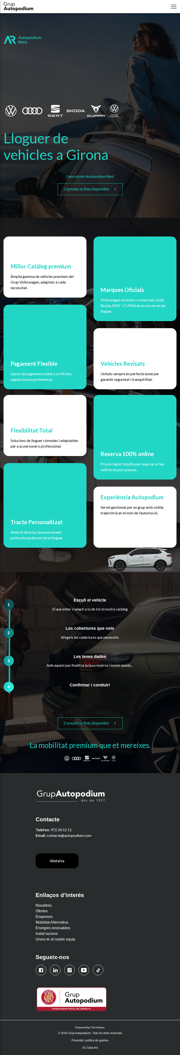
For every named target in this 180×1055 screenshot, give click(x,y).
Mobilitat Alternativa (52, 922)
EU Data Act (90, 1047)
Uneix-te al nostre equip (55, 939)
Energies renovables (53, 928)
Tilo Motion (97, 1027)
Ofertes (42, 911)
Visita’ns (57, 860)
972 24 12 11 (61, 829)
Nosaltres (44, 905)
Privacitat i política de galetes (90, 1040)
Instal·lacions (47, 934)
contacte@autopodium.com (69, 835)
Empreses (44, 917)
